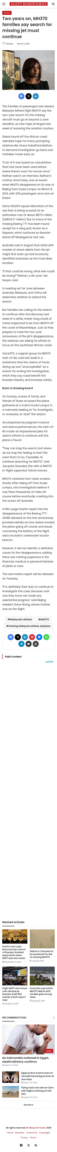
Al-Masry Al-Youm (35, 1127)
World (7, 12)
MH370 (44, 619)
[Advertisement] (28, 792)
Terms (33, 1137)
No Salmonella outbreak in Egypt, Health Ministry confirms (25, 1060)
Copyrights (44, 1132)
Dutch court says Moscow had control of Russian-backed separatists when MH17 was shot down (13, 952)
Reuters (9, 43)
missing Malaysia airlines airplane (29, 626)
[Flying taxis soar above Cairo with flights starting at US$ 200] (10, 1092)
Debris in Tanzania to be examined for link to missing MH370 (42, 954)
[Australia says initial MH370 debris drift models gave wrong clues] (42, 976)
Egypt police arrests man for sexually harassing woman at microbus (37, 1076)
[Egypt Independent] (29, 4)
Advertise (19, 1132)
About (10, 1132)
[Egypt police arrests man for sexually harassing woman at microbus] (10, 1077)
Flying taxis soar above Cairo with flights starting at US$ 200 (37, 1091)
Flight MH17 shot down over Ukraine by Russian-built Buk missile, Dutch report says (14, 994)
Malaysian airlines (21, 619)
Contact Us (31, 1132)
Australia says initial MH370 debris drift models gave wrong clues (41, 993)
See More (28, 1104)
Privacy (24, 1137)
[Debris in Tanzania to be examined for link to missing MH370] (42, 938)
